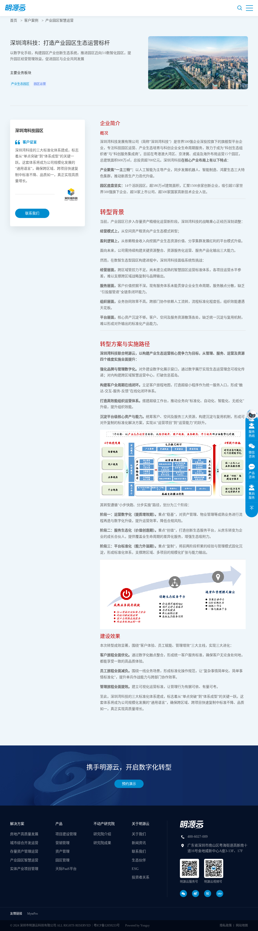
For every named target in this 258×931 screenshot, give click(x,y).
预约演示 (129, 784)
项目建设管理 (66, 834)
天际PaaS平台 (66, 869)
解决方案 (17, 824)
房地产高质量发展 (24, 834)
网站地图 (242, 925)
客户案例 (31, 20)
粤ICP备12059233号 (107, 925)
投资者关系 (140, 877)
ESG (135, 869)
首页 (13, 20)
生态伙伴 (139, 860)
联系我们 (32, 213)
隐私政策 (226, 925)
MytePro (32, 913)
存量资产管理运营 (24, 851)
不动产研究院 (104, 824)
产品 (58, 824)
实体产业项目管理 (24, 869)
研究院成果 (102, 843)
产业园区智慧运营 (59, 20)
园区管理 (62, 860)
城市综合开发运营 (24, 843)
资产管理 (62, 851)
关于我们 (139, 834)
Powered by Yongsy (137, 925)
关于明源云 (140, 824)
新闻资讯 (139, 843)
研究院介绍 (102, 834)
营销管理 (62, 843)
